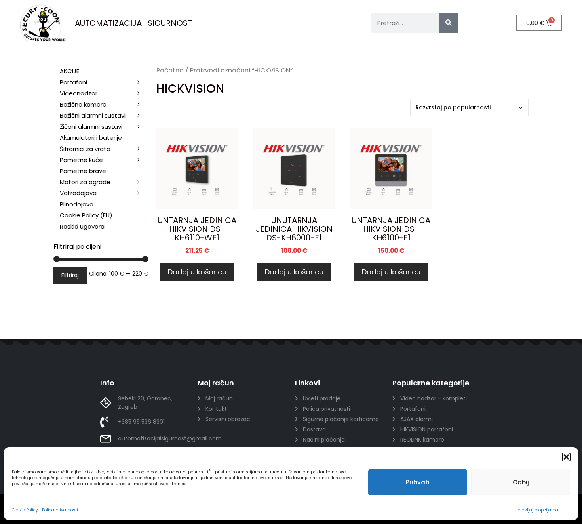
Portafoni (73, 82)
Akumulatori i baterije (91, 137)
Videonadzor (78, 93)
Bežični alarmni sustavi (93, 115)
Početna (170, 70)
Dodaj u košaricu (197, 272)
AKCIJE (69, 71)
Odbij (521, 482)
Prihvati (418, 482)
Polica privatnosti (60, 510)
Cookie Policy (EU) (86, 215)
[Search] (448, 23)
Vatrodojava (78, 193)
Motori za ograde (85, 182)
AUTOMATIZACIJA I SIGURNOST (133, 23)
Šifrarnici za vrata (85, 149)
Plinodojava (76, 204)
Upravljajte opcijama (536, 510)
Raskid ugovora (82, 226)
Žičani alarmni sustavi (91, 126)
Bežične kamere (83, 104)
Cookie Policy (25, 510)
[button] (566, 457)
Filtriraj (70, 275)
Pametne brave (83, 171)
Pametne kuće (81, 160)
